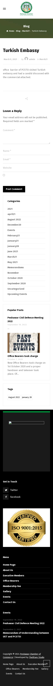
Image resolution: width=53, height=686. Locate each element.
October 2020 (15, 278)
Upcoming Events (17, 294)
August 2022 (14, 219)
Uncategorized (16, 288)
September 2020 (17, 283)
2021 (10, 209)
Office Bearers (11, 580)
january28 (13, 246)
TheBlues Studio (36, 657)
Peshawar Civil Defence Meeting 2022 (23, 623)
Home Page (9, 564)
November (13, 272)
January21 (13, 240)
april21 (11, 214)
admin (32, 59)
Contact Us (9, 602)
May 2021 (13, 262)
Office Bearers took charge (23, 356)
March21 (43, 59)
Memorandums (16, 267)
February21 (14, 235)
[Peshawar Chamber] (26, 8)
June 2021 (13, 251)
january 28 (27, 397)
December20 (14, 224)
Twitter (14, 490)
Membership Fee (12, 586)
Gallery (7, 591)
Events (11, 230)
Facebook (15, 497)
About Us (8, 570)
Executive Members (13, 575)
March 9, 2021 (10, 59)
